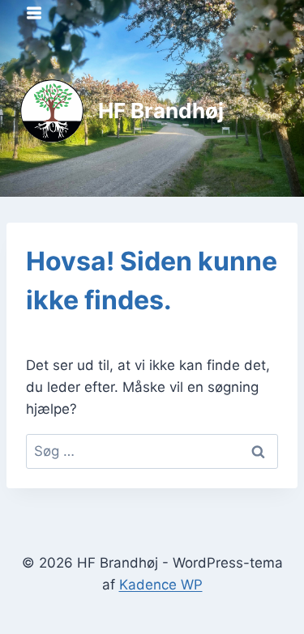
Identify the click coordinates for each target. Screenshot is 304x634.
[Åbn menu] (34, 12)
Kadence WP (161, 585)
